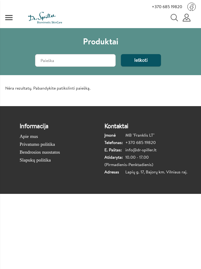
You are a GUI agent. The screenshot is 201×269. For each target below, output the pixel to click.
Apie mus (29, 136)
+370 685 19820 (167, 6)
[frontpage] (45, 17)
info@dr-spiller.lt (141, 150)
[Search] (177, 17)
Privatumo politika (37, 144)
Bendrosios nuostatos (40, 152)
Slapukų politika (35, 160)
